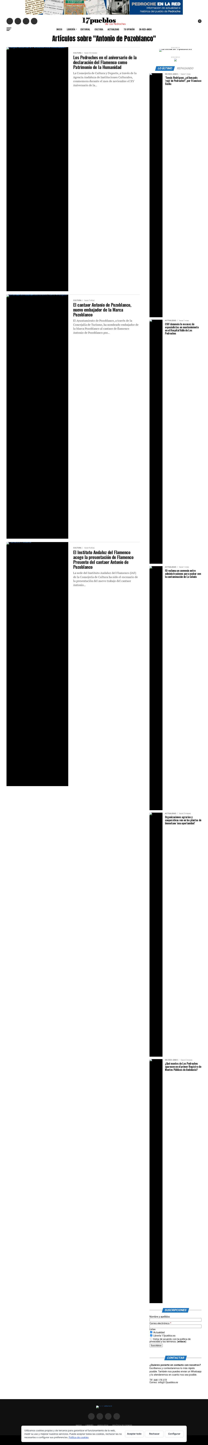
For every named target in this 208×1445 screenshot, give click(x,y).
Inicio (59, 29)
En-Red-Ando (145, 29)
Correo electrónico (160, 1323)
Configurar (174, 1433)
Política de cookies (79, 1437)
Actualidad (113, 29)
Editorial (85, 29)
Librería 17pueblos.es (164, 1335)
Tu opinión (129, 29)
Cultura (99, 29)
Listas (153, 1329)
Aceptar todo (134, 1433)
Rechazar (154, 1433)
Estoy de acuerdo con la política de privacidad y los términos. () (170, 1340)
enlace (181, 1341)
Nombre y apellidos (160, 1316)
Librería (71, 29)
